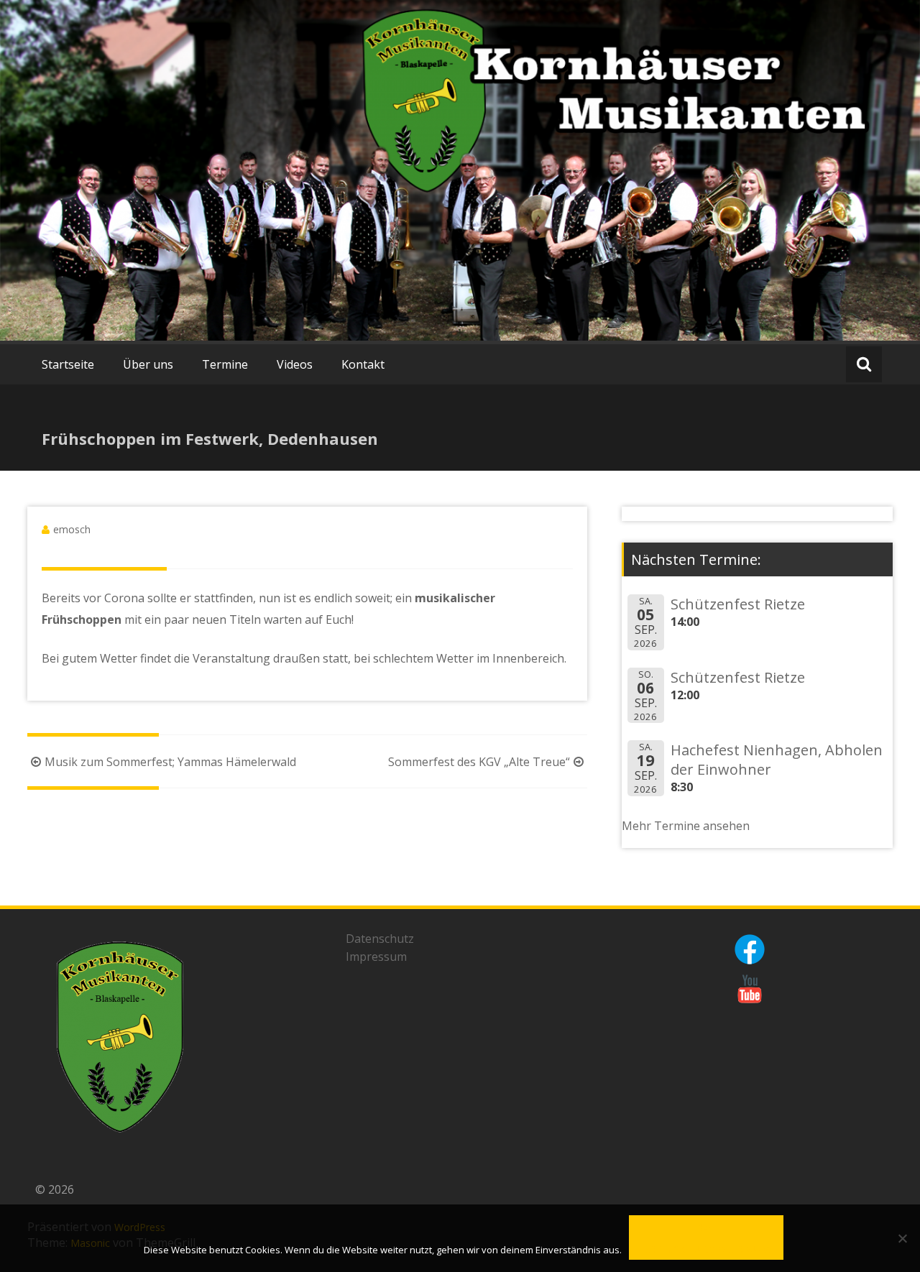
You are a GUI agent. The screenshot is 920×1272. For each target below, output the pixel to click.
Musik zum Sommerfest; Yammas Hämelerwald (170, 762)
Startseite (68, 364)
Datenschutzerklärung (706, 1250)
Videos (295, 364)
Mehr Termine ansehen (686, 826)
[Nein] (902, 1238)
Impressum (376, 956)
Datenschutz (380, 938)
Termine (225, 364)
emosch (72, 529)
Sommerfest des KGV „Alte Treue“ (479, 762)
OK (706, 1227)
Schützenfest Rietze (738, 604)
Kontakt (363, 364)
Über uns (148, 364)
